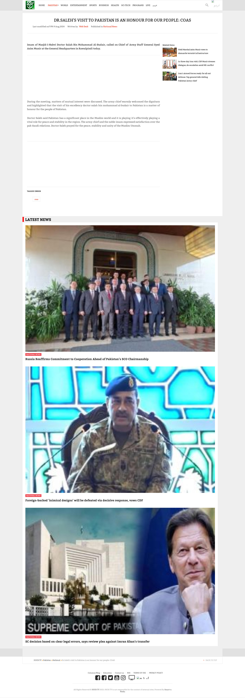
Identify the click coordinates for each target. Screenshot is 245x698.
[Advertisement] (93, 76)
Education (107, 673)
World (64, 5)
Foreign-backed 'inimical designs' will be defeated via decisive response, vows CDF (84, 500)
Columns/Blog (94, 673)
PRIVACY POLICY (156, 673)
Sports (93, 5)
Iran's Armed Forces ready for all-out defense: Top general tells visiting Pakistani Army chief (194, 77)
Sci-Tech (125, 5)
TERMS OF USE (140, 673)
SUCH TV (96, 689)
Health (115, 5)
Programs (138, 5)
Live (148, 5)
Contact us (119, 673)
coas (36, 199)
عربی (155, 5)
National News (33, 354)
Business (104, 5)
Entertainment (78, 5)
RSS (128, 673)
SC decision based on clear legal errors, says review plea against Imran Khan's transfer (87, 641)
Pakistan (53, 5)
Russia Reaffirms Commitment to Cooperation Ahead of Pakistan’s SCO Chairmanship (87, 359)
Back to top (211, 660)
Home (42, 5)
